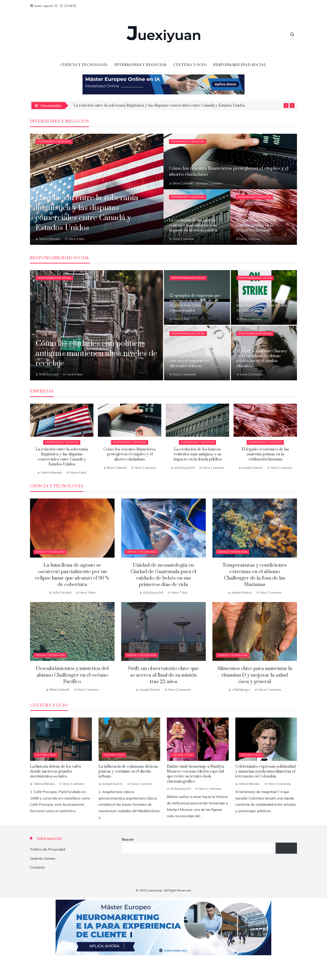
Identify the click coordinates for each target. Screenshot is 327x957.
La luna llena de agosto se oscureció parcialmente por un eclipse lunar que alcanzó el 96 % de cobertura (72, 575)
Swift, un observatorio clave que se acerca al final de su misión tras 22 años (163, 675)
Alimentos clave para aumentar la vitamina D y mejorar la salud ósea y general (254, 675)
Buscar (128, 839)
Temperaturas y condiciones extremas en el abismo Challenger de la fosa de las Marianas (254, 575)
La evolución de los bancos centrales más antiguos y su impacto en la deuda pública (198, 454)
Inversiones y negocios (54, 141)
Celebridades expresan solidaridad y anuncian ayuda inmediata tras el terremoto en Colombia (265, 771)
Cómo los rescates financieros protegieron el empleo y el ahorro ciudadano (129, 454)
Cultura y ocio (45, 754)
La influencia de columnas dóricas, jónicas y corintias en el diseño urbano (129, 771)
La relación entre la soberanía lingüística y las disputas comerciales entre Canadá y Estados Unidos (62, 457)
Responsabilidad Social (54, 277)
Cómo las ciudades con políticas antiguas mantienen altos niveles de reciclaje (140, 105)
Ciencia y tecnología (50, 551)
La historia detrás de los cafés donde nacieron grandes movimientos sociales (55, 771)
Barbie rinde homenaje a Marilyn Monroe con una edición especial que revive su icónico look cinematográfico (195, 774)
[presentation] (286, 105)
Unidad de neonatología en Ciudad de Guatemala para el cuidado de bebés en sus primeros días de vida (163, 575)
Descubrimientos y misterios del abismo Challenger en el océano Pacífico (72, 675)
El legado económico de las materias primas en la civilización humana (265, 454)
